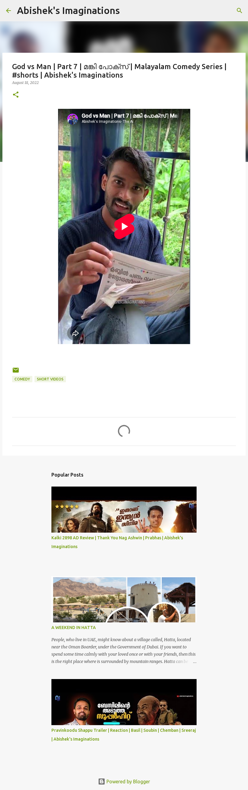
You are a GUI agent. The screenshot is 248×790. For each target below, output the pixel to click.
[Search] (239, 10)
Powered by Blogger (127, 781)
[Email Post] (15, 372)
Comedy (22, 379)
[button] (15, 95)
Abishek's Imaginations (68, 10)
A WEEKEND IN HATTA (73, 627)
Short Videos (50, 379)
